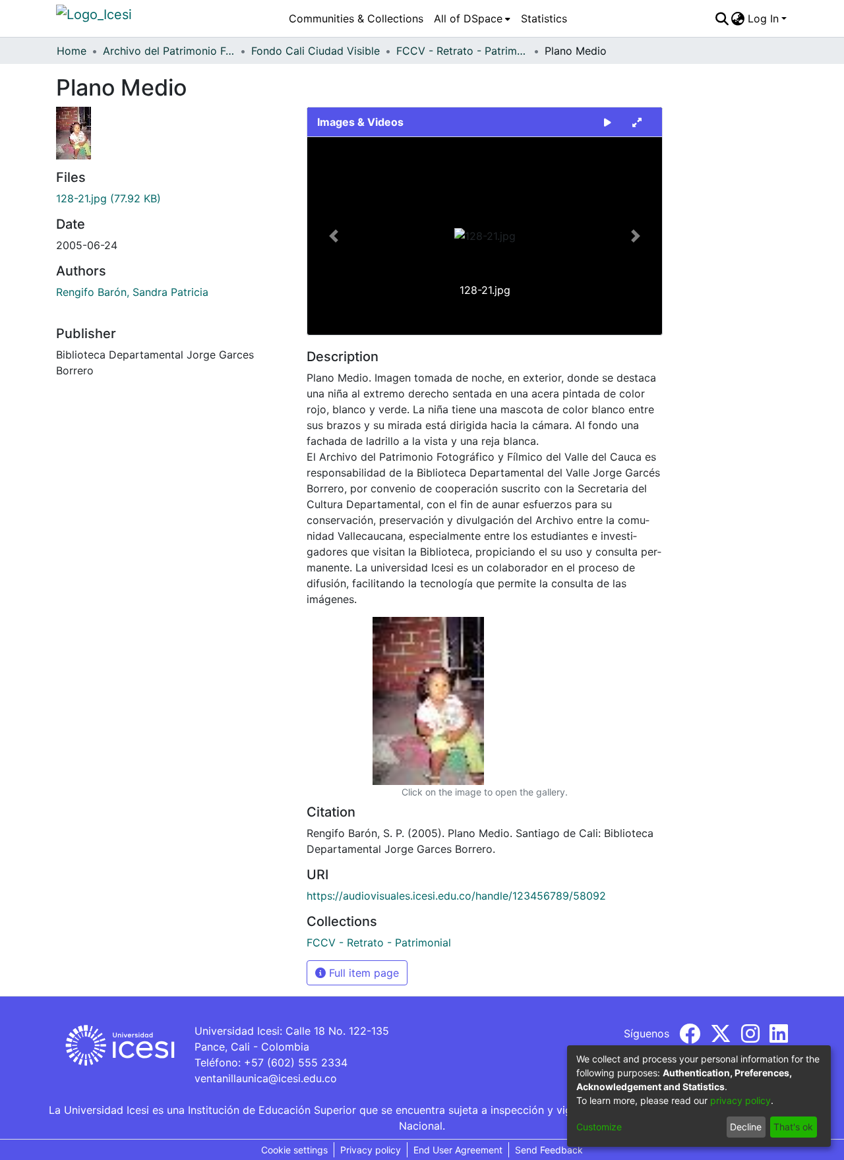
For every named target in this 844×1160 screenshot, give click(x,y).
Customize (599, 1126)
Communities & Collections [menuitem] (356, 18)
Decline (746, 1126)
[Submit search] (721, 18)
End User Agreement (457, 1149)
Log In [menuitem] (763, 18)
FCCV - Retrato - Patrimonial (462, 50)
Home (71, 50)
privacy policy (740, 1100)
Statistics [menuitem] (544, 18)
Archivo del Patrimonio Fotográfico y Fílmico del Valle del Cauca (169, 50)
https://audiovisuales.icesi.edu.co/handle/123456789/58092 (456, 895)
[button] (334, 236)
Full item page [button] (362, 972)
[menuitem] (472, 18)
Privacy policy (370, 1149)
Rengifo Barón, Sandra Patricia (132, 292)
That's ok (793, 1126)
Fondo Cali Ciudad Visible (315, 50)
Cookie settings (294, 1149)
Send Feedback (549, 1149)
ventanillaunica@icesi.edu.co (266, 1078)
